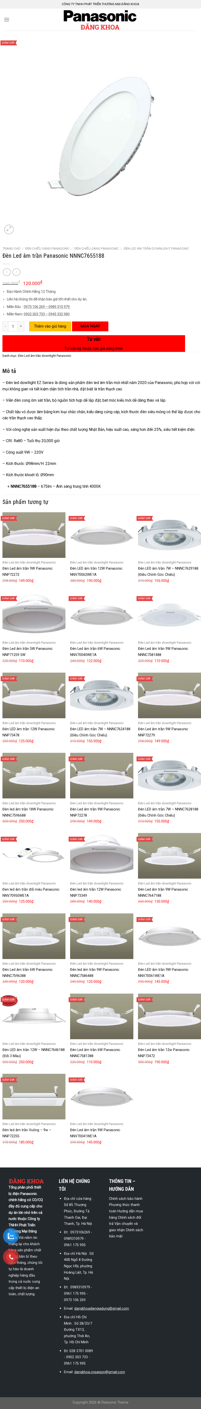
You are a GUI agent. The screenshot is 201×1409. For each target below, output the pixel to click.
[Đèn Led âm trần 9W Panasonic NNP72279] (169, 695)
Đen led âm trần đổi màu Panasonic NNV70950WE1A (31, 892)
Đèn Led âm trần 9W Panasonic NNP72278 (95, 812)
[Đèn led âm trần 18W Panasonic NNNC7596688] (33, 775)
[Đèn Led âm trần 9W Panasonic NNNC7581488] (169, 615)
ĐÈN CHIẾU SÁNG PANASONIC (47, 248)
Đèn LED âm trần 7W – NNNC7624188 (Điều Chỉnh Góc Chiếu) (100, 732)
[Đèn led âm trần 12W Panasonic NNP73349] (101, 856)
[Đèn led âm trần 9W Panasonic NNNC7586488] (101, 936)
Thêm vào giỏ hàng (50, 326)
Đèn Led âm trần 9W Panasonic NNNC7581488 (163, 652)
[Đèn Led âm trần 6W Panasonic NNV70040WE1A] (101, 615)
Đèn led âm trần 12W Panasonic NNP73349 (95, 892)
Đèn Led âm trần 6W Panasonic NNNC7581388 (95, 1053)
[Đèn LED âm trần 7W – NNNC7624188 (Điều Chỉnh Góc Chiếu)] (101, 695)
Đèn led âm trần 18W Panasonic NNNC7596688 (28, 812)
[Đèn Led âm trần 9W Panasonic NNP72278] (101, 775)
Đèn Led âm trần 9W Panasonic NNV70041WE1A (95, 1133)
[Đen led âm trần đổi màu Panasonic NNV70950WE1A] (33, 856)
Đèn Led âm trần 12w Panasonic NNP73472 (164, 1053)
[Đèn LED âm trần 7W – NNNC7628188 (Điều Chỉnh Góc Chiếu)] (169, 775)
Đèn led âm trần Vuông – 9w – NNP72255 (26, 1133)
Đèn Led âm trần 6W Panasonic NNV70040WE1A (95, 652)
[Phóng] (9, 229)
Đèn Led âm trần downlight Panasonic (156, 248)
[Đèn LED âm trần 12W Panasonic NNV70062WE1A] (101, 535)
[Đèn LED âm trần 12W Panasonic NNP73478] (33, 695)
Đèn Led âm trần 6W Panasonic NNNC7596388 (27, 973)
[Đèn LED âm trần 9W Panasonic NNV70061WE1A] (169, 936)
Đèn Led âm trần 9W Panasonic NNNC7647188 (163, 892)
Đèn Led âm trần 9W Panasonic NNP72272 (27, 571)
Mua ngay (90, 326)
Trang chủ (11, 248)
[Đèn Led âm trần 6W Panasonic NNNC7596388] (33, 936)
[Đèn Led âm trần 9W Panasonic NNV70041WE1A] (101, 1096)
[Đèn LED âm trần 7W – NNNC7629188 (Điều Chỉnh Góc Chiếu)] (169, 535)
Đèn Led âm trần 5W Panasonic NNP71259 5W (27, 652)
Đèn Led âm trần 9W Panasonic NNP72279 (163, 732)
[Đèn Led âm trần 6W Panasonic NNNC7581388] (101, 1016)
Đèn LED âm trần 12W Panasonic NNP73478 (28, 732)
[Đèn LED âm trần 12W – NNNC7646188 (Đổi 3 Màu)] (33, 1016)
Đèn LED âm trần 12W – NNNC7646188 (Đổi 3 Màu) (33, 1053)
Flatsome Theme (114, 1402)
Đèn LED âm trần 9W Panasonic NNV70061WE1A (163, 973)
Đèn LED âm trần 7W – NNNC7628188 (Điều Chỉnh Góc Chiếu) (168, 812)
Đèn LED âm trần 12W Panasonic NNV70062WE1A (96, 571)
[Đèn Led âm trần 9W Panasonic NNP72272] (33, 535)
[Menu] (7, 19)
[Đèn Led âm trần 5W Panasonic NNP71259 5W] (33, 615)
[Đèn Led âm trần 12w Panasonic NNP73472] (169, 1016)
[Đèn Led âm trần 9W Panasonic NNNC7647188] (169, 856)
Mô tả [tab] (9, 371)
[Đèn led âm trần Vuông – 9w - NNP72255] (33, 1096)
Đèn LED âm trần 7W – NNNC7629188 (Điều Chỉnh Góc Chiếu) (168, 571)
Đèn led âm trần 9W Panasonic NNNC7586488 (94, 973)
